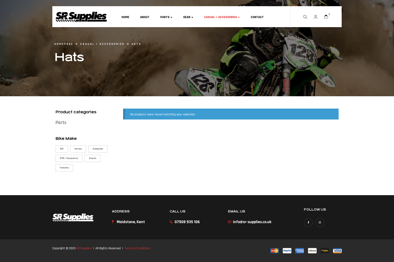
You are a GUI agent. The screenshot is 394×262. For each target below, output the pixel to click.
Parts (60, 122)
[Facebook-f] (308, 222)
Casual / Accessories (102, 44)
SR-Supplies (84, 248)
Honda (78, 148)
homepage (63, 44)
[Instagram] (319, 222)
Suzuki (92, 158)
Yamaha (64, 167)
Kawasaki (98, 148)
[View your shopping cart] (326, 17)
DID (61, 148)
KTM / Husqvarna (69, 158)
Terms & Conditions (137, 248)
